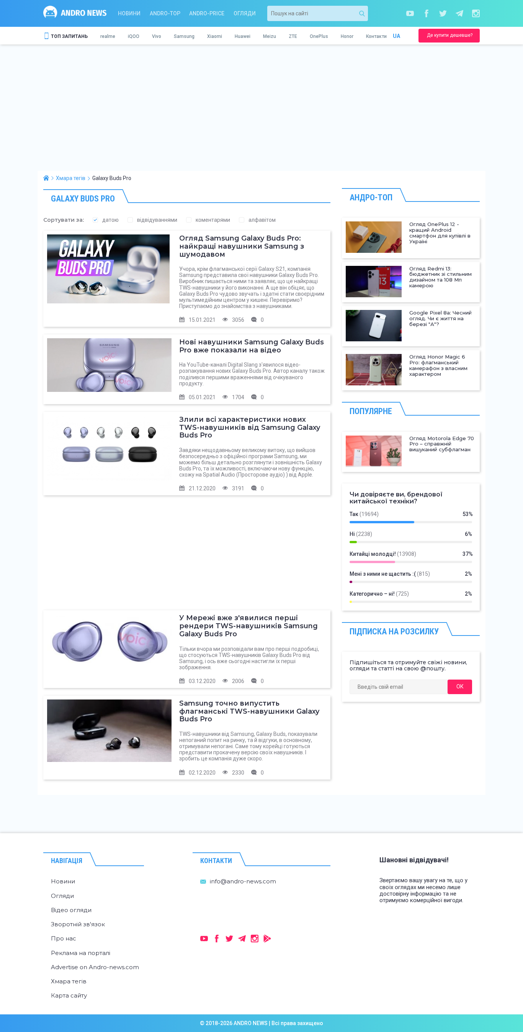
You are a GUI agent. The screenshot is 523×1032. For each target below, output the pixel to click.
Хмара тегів (69, 981)
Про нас (63, 938)
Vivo (156, 36)
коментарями (213, 220)
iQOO (133, 36)
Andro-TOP (165, 13)
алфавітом (262, 220)
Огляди (245, 13)
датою (110, 220)
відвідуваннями (157, 220)
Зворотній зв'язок (78, 924)
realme (107, 36)
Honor (347, 36)
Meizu (269, 36)
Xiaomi (214, 36)
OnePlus (319, 36)
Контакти (376, 36)
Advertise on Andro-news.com (95, 967)
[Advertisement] (261, 113)
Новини (129, 13)
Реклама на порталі (80, 953)
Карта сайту (69, 995)
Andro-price (206, 13)
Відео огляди (71, 910)
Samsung (184, 36)
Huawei (242, 36)
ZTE (293, 36)
